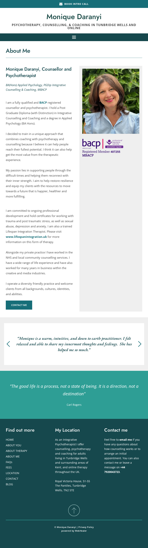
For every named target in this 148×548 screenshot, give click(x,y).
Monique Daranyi (74, 16)
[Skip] (74, 510)
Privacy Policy (86, 527)
